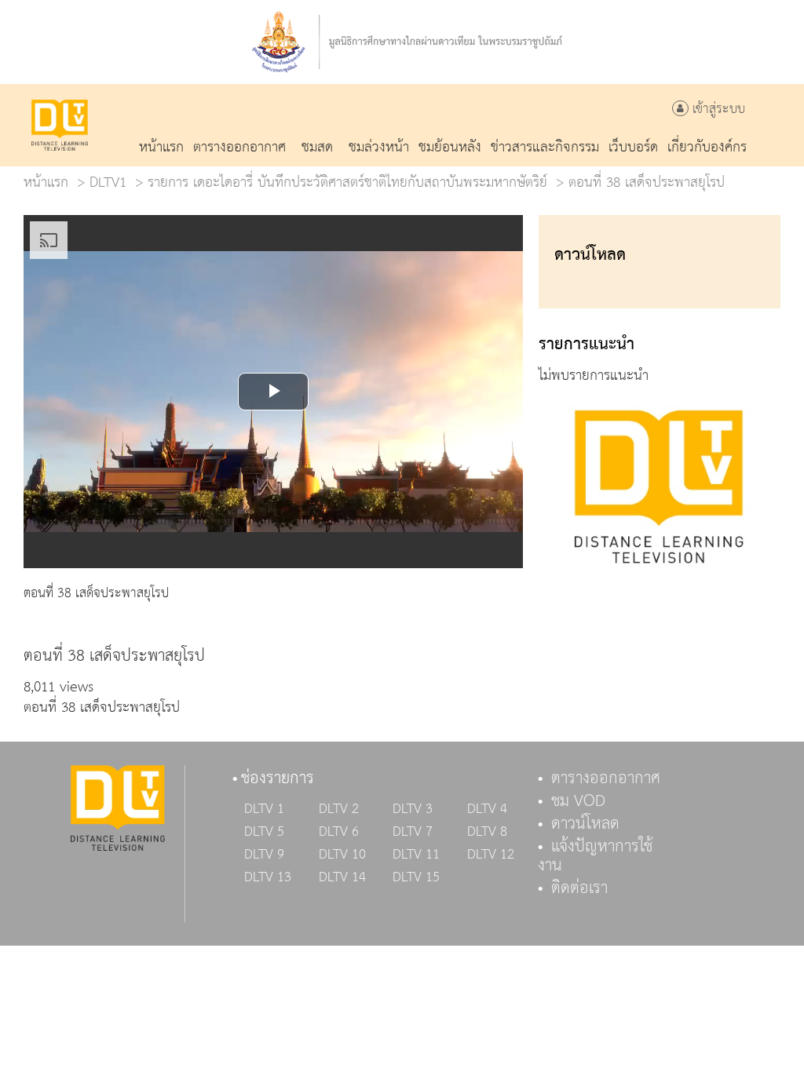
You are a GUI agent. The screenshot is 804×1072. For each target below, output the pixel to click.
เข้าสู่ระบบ (717, 109)
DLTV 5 (264, 832)
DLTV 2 (339, 809)
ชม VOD (578, 801)
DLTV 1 (264, 809)
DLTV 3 (413, 809)
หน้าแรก (46, 182)
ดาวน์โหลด (585, 824)
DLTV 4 (487, 809)
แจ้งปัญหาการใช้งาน (595, 856)
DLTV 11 (416, 854)
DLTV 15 (416, 877)
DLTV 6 (339, 832)
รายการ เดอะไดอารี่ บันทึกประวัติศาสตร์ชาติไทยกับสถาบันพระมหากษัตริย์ (347, 182)
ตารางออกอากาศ (605, 778)
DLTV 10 (342, 854)
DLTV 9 (264, 854)
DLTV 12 (490, 854)
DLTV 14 (342, 877)
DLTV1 (108, 182)
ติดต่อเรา (579, 888)
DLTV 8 (487, 832)
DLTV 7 (413, 832)
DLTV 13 (267, 877)
